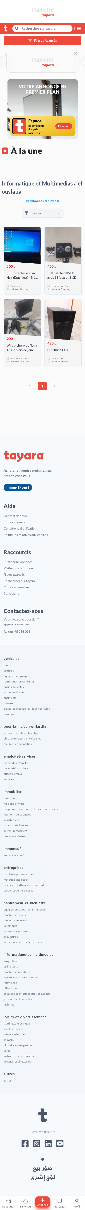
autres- (8, 1080)
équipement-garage (16, 676)
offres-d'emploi (13, 773)
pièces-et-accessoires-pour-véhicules (27, 708)
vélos (7, 1050)
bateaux (8, 703)
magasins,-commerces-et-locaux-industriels (31, 809)
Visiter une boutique (18, 568)
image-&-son (11, 961)
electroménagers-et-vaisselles (22, 738)
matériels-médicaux (16, 879)
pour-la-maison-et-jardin (25, 726)
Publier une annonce (18, 562)
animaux (9, 1039)
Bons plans (11, 593)
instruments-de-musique (19, 1056)
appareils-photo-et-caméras (20, 977)
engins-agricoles (14, 687)
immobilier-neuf (14, 855)
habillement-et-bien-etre (25, 903)
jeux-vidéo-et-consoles (18, 999)
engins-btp (10, 697)
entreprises (13, 867)
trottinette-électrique (17, 1023)
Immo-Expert (17, 487)
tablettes (9, 1004)
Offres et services (16, 587)
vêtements (10, 925)
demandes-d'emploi (16, 763)
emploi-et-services (20, 756)
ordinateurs (11, 966)
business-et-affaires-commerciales (25, 885)
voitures (9, 670)
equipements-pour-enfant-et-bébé (25, 909)
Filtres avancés (14, 574)
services (9, 779)
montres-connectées (17, 972)
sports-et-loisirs (13, 1029)
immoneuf (12, 848)
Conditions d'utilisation (20, 528)
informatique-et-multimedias (28, 954)
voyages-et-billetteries (17, 1061)
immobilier (13, 791)
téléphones (10, 988)
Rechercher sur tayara (19, 581)
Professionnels (14, 522)
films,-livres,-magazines (18, 1045)
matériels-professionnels (19, 874)
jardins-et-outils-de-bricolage (21, 733)
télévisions (10, 982)
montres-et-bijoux (15, 915)
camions (9, 714)
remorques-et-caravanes (19, 681)
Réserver (64, 126)
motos (8, 665)
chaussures (11, 936)
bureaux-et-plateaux (16, 825)
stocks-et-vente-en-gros (18, 890)
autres (9, 1074)
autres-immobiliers (15, 830)
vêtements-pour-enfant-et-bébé (23, 942)
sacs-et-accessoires (16, 931)
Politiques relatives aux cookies (26, 535)
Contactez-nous (15, 516)
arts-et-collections (15, 1034)
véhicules (11, 658)
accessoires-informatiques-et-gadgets (27, 993)
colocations (11, 798)
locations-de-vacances (17, 814)
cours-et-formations (16, 768)
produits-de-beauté (15, 920)
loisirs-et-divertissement (25, 1017)
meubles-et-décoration (18, 744)
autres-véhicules (14, 692)
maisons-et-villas (14, 803)
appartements (12, 820)
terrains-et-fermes (15, 836)
